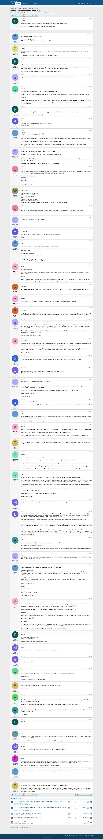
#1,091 (90, 668)
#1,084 (90, 537)
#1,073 (90, 355)
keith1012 (16, 814)
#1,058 (90, 118)
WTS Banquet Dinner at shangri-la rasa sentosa (27, 813)
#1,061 (90, 166)
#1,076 (90, 399)
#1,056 (90, 86)
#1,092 (90, 682)
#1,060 (90, 149)
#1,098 (90, 755)
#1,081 (90, 472)
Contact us (67, 835)
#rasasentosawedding (42, 12)
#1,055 (90, 74)
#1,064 (90, 217)
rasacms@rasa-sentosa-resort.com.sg (30, 383)
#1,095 (90, 719)
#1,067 (90, 264)
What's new (25, 3)
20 (19, 15)
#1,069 (90, 296)
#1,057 (90, 106)
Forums (18, 3)
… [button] (17, 15)
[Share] (88, 18)
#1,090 (90, 656)
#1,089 (90, 644)
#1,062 (90, 188)
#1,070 (90, 307)
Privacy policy (81, 835)
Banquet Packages (26, 804)
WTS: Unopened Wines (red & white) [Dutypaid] (27, 817)
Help (86, 835)
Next (36, 15)
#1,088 (90, 631)
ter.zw (15, 819)
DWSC (15, 804)
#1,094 (90, 707)
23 (25, 15)
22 (23, 15)
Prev (13, 15)
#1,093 (90, 694)
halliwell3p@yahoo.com (54, 234)
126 (32, 15)
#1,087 (90, 598)
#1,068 (90, 284)
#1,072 (90, 338)
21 (21, 15)
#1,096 (90, 731)
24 (28, 15)
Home (12, 3)
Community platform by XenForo (51, 837)
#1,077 (90, 411)
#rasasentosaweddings (52, 12)
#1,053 (90, 45)
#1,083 (90, 511)
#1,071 (90, 319)
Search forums (19, 6)
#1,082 (90, 499)
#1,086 (90, 565)
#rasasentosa (34, 12)
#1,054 (90, 58)
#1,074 (90, 367)
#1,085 (90, 553)
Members (33, 3)
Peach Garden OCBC (20, 822)
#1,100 (90, 783)
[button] (29, 3)
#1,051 (90, 18)
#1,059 (90, 130)
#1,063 (90, 205)
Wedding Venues (28, 814)
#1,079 (90, 440)
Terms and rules (74, 835)
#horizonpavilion (27, 12)
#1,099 (90, 768)
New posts (12, 6)
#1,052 (90, 34)
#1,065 (90, 229)
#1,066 (90, 240)
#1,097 (90, 744)
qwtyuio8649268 (17, 823)
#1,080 (90, 451)
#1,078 (90, 424)
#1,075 (90, 379)
